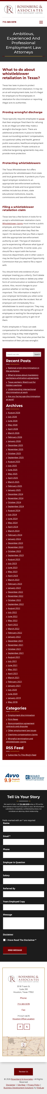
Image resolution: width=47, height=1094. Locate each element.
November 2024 (15, 498)
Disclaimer (8, 934)
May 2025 (12, 473)
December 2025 (15, 445)
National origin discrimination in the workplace (22, 369)
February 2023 (15, 583)
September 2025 (16, 457)
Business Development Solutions (19, 1087)
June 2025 (12, 469)
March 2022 (13, 628)
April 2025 (13, 477)
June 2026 (12, 420)
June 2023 (12, 567)
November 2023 (15, 547)
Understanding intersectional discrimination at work (21, 391)
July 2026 (12, 416)
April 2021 (13, 673)
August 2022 (14, 608)
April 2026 (13, 429)
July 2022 (12, 612)
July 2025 (12, 465)
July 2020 (12, 689)
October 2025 (14, 453)
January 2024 (14, 539)
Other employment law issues (22, 730)
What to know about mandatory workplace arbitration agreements (22, 376)
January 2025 (14, 490)
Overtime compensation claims (23, 734)
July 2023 (12, 563)
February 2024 (15, 535)
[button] (41, 22)
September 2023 (16, 555)
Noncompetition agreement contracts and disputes (20, 725)
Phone (6, 849)
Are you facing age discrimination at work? (23, 398)
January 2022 (14, 636)
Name (6, 823)
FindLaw (40, 1087)
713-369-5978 (9, 21)
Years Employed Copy (14, 901)
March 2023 (13, 579)
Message (7, 914)
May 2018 (12, 702)
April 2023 (13, 575)
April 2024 (13, 526)
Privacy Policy (33, 1085)
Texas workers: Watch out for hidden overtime (21, 384)
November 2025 (15, 449)
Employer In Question (14, 862)
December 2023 (15, 543)
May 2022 (12, 620)
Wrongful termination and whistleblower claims (19, 740)
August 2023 (14, 559)
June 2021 (12, 665)
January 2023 (14, 587)
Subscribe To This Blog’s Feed (22, 754)
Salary (6, 875)
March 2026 (13, 433)
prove (41, 118)
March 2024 (13, 530)
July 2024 (12, 514)
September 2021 (16, 653)
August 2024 (14, 510)
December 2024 (15, 494)
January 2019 (14, 698)
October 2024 (14, 502)
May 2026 (12, 424)
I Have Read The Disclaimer (21, 940)
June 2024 (12, 518)
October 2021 (14, 649)
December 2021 (15, 640)
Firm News (13, 719)
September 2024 (16, 506)
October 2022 (14, 600)
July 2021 (12, 661)
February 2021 (15, 681)
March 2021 (13, 677)
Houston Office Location (23, 1019)
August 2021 (14, 657)
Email (6, 836)
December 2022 (15, 592)
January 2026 (14, 441)
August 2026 (14, 412)
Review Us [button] (23, 1071)
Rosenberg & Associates (22, 1079)
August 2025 (14, 461)
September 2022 (16, 604)
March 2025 (13, 482)
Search (37, 354)
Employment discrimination (21, 715)
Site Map (21, 1085)
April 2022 (13, 624)
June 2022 (12, 616)
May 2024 (12, 522)
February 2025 (15, 486)
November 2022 (15, 596)
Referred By (9, 888)
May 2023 (12, 571)
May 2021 (12, 669)
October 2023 (14, 551)
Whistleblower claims (12, 223)
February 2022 (15, 632)
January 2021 (14, 685)
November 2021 (15, 645)
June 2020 (12, 693)
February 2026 (15, 437)
